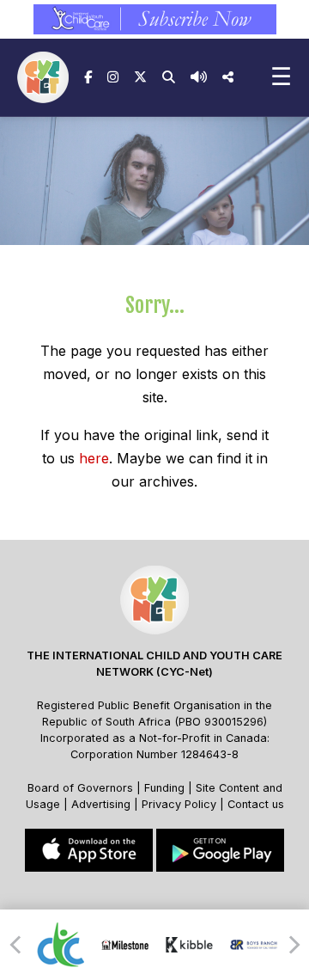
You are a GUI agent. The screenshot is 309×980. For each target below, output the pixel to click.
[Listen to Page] (198, 77)
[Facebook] (88, 77)
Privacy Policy (179, 804)
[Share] (228, 77)
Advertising (102, 804)
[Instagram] (113, 77)
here (94, 458)
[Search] (169, 77)
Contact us (255, 804)
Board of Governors (80, 787)
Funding (164, 787)
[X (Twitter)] (140, 77)
